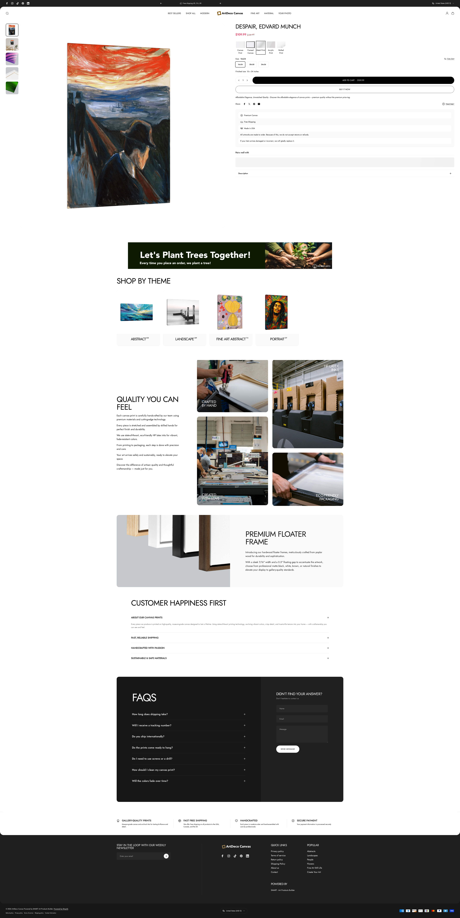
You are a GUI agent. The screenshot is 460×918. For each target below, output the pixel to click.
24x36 (263, 64)
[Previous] (161, 3)
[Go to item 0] (12, 30)
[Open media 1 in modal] (122, 126)
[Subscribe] (166, 856)
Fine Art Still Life (314, 868)
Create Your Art (314, 872)
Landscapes (312, 855)
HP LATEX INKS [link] (331, 368)
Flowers (310, 863)
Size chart (450, 59)
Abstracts (311, 851)
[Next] (220, 3)
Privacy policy (277, 851)
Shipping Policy (278, 863)
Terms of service (278, 855)
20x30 (251, 64)
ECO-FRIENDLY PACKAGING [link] (327, 497)
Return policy (277, 859)
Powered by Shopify (61, 909)
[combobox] (443, 3)
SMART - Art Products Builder (283, 890)
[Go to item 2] (12, 44)
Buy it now (344, 89)
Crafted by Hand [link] (209, 403)
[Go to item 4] (12, 73)
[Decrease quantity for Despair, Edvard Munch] (238, 80)
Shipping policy (39, 913)
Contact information (50, 913)
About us (275, 868)
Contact (274, 872)
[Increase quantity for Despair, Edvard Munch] (248, 80)
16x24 (240, 64)
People (310, 859)
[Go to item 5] (12, 88)
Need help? (450, 104)
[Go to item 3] (12, 59)
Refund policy (9, 913)
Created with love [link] (210, 496)
